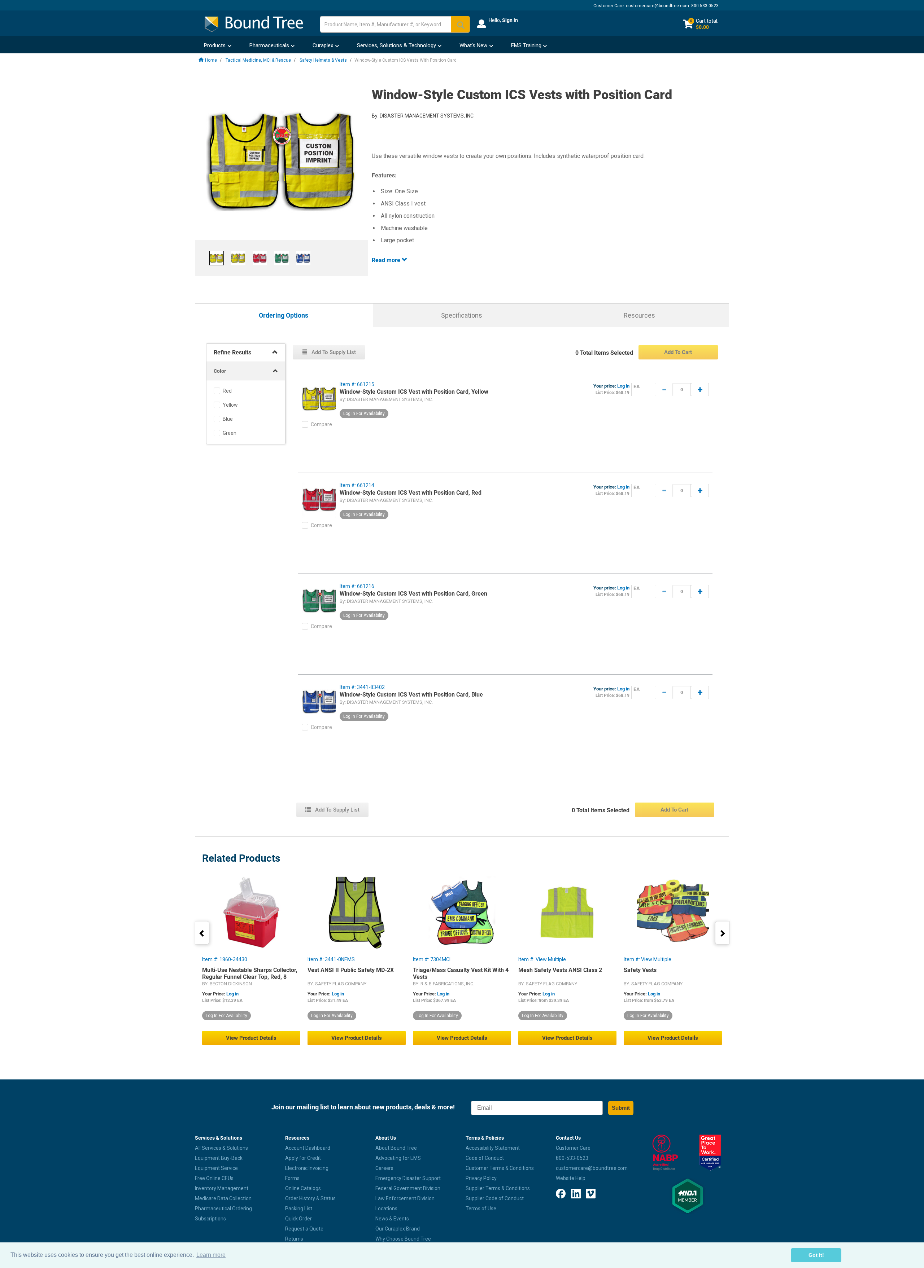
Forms (292, 1178)
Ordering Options (283, 315)
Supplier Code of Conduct (495, 1198)
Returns (294, 1239)
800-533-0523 (572, 1158)
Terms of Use (481, 1208)
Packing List (298, 1208)
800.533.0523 (705, 5)
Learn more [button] (211, 1255)
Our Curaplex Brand (397, 1229)
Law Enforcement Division (405, 1198)
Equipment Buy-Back (219, 1158)
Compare (321, 424)
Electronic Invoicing (306, 1168)
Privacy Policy (481, 1178)
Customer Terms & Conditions (500, 1168)
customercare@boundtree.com (657, 5)
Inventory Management (221, 1188)
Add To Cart (678, 352)
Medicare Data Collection (223, 1198)
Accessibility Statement (493, 1148)
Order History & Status (310, 1198)
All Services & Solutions (221, 1148)
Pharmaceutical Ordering (223, 1208)
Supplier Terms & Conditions (498, 1188)
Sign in (510, 20)
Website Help (570, 1178)
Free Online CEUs (214, 1178)
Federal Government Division (407, 1188)
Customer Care (573, 1148)
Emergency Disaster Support (408, 1178)
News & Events (392, 1218)
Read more (387, 260)
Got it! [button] (816, 1255)
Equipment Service (216, 1168)
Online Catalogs (303, 1188)
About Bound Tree (396, 1148)
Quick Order (298, 1218)
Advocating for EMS (398, 1158)
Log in (623, 386)
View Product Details (251, 1038)
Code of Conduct (485, 1158)
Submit (621, 1108)
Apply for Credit (303, 1158)
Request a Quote (304, 1229)
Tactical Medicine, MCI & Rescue (258, 60)
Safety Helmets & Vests (323, 60)
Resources (639, 315)
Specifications (461, 315)
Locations (386, 1208)
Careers (384, 1168)
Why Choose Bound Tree (403, 1239)
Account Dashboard (307, 1148)
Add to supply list (333, 352)
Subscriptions (210, 1218)
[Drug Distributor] (665, 1153)
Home (211, 60)
